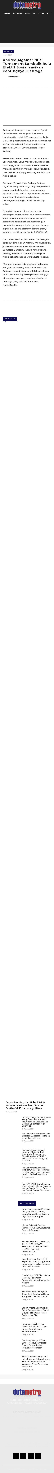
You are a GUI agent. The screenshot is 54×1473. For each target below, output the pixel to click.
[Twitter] (20, 83)
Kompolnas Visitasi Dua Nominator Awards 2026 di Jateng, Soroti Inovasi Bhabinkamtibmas (34, 1328)
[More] (46, 83)
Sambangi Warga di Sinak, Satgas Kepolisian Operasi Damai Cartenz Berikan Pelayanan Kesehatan (34, 1344)
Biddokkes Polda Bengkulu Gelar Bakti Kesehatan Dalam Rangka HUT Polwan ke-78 (35, 1294)
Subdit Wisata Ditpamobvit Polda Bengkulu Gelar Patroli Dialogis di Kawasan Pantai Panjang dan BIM (35, 1311)
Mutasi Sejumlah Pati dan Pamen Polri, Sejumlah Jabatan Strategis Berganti (36, 1228)
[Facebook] (14, 83)
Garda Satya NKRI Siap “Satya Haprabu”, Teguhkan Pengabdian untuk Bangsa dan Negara (36, 1279)
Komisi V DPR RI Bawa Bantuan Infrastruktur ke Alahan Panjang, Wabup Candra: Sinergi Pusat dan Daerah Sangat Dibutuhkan (36, 1187)
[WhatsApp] (27, 83)
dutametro (8, 51)
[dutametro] (5, 77)
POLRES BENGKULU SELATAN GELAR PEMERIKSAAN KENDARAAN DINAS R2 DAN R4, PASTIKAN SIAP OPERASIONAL (36, 1246)
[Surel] (33, 83)
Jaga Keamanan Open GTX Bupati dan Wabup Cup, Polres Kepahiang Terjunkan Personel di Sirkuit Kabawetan (36, 1263)
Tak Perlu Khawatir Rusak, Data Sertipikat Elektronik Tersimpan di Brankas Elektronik (36, 1136)
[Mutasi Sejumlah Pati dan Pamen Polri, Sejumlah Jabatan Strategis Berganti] (11, 1231)
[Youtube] (38, 1456)
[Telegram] (40, 83)
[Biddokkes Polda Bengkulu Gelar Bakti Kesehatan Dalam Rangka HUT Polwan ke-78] (11, 1297)
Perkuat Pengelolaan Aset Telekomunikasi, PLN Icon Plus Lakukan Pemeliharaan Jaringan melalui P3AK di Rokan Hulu (36, 1171)
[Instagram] (23, 1456)
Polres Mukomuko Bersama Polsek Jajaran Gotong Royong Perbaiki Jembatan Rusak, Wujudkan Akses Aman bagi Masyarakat (36, 1361)
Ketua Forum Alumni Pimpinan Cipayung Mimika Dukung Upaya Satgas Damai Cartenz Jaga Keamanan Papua (36, 1213)
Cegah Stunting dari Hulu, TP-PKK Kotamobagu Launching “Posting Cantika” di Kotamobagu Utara (25, 1105)
